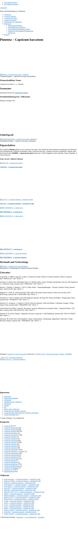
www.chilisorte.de (30, 517)
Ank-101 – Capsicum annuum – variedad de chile (17, 203)
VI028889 (68, 354)
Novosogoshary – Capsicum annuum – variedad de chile (22, 479)
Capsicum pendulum (10, 462)
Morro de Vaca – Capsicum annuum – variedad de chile (22, 497)
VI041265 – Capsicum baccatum (11, 167)
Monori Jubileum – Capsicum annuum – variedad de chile (22, 495)
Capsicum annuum (10, 431)
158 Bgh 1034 (40, 354)
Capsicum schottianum (11, 468)
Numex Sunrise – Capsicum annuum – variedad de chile (22, 514)
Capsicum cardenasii (10, 438)
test (5, 407)
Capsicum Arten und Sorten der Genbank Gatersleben (21, 413)
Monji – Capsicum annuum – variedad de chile (19, 508)
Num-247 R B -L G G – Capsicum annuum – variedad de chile (24, 492)
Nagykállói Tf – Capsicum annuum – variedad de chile (21, 485)
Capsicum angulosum (11, 429)
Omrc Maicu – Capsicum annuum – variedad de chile (21, 486)
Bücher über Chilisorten (11, 409)
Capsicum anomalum (11, 433)
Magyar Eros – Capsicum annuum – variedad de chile (21, 499)
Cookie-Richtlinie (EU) (11, 414)
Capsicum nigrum (9, 460)
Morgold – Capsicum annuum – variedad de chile (20, 490)
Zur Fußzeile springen (11, 4)
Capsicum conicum (10, 444)
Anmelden (41, 517)
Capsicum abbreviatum (11, 428)
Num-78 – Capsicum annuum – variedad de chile (20, 483)
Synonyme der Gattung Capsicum (15, 411)
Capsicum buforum (10, 437)
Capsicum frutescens (10, 449)
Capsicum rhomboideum (12, 466)
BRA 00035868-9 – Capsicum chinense (13, 257)
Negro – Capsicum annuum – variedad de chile (19, 503)
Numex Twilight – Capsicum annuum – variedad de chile (22, 481)
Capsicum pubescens (10, 464)
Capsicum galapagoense (12, 453)
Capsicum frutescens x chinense (14, 451)
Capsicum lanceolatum (11, 455)
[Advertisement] (39, 58)
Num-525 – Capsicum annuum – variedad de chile (20, 488)
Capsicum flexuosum (11, 448)
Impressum (7, 396)
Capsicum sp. (8, 469)
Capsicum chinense (10, 442)
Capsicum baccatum (20, 354)
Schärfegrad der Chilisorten (13, 402)
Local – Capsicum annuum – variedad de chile (19, 505)
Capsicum (10, 354)
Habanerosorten (9, 471)
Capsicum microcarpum (11, 459)
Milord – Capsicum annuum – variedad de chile (19, 494)
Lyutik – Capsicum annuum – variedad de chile (19, 501)
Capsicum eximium (10, 446)
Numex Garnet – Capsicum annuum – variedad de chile (22, 510)
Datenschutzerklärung (11, 398)
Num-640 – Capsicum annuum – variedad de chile (20, 512)
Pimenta (61, 354)
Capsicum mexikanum (11, 457)
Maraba (6, 405)
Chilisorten (3, 8)
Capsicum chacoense (10, 440)
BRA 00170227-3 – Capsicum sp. (11, 249)
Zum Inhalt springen (10, 2)
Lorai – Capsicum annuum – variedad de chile (19, 506)
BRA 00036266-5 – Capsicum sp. (11, 212)
